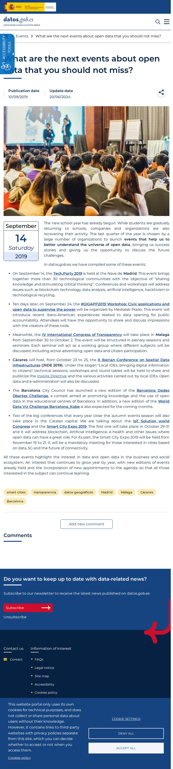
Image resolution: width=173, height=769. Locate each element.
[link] (22, 25)
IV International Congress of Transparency (82, 335)
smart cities (16, 492)
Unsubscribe (15, 617)
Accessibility (44, 684)
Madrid (107, 492)
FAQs (39, 659)
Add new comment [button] (86, 524)
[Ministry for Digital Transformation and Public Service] (30, 6)
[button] (161, 92)
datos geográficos (78, 492)
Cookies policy (46, 692)
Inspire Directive (52, 376)
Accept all (126, 748)
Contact (16, 659)
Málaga (126, 492)
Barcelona (15, 501)
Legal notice (44, 668)
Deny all (126, 733)
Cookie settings (126, 719)
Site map (42, 676)
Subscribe (15, 608)
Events (22, 36)
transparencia (45, 492)
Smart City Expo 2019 (67, 426)
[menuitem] (13, 659)
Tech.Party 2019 (67, 273)
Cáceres (146, 492)
